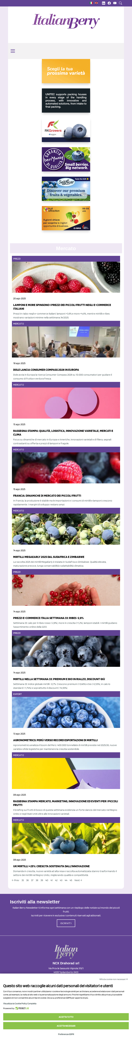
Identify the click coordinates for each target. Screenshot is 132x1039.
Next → (78, 880)
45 (71, 880)
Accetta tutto (66, 1017)
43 (61, 880)
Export (17, 694)
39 (42, 880)
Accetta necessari (66, 1025)
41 (52, 880)
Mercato (18, 323)
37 (32, 880)
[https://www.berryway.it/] (66, 162)
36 (27, 880)
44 (66, 880)
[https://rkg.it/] (66, 132)
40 (46, 880)
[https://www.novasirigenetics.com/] (66, 73)
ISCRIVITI (66, 923)
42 (56, 880)
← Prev (15, 880)
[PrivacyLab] (21, 1008)
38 (37, 880)
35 (23, 880)
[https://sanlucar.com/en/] (66, 191)
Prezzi (17, 258)
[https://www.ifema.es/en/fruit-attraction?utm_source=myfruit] (66, 220)
